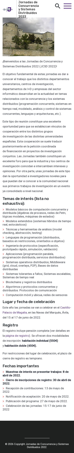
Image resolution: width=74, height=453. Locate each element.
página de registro (17, 335)
